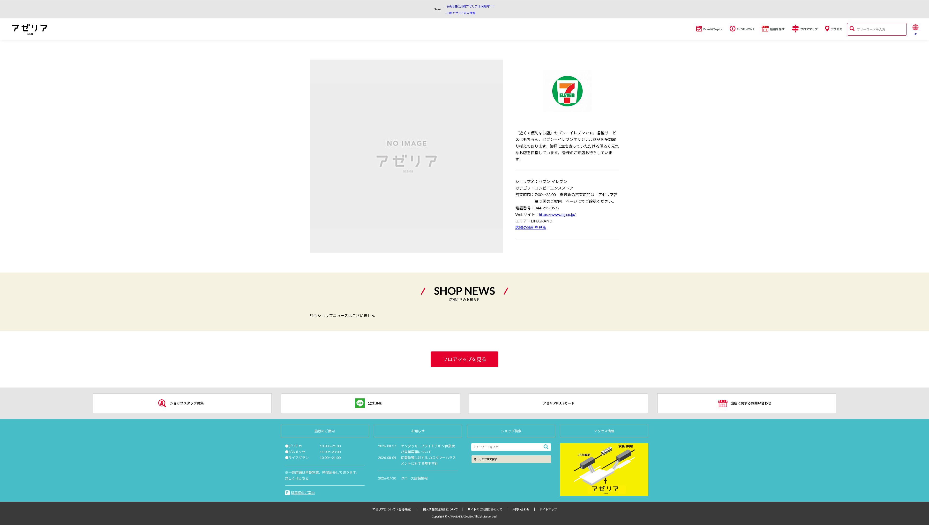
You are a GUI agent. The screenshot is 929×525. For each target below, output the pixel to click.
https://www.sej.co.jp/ (557, 214)
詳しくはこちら (297, 478)
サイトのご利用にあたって (485, 509)
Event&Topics (712, 29)
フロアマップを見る (464, 359)
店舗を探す (777, 29)
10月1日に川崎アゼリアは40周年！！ (470, 6)
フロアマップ (809, 29)
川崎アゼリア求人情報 (460, 13)
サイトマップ (548, 509)
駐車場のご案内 (303, 493)
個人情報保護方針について (440, 509)
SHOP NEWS (745, 29)
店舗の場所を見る (530, 227)
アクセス (836, 29)
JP (915, 34)
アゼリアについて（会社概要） (392, 509)
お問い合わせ (521, 509)
